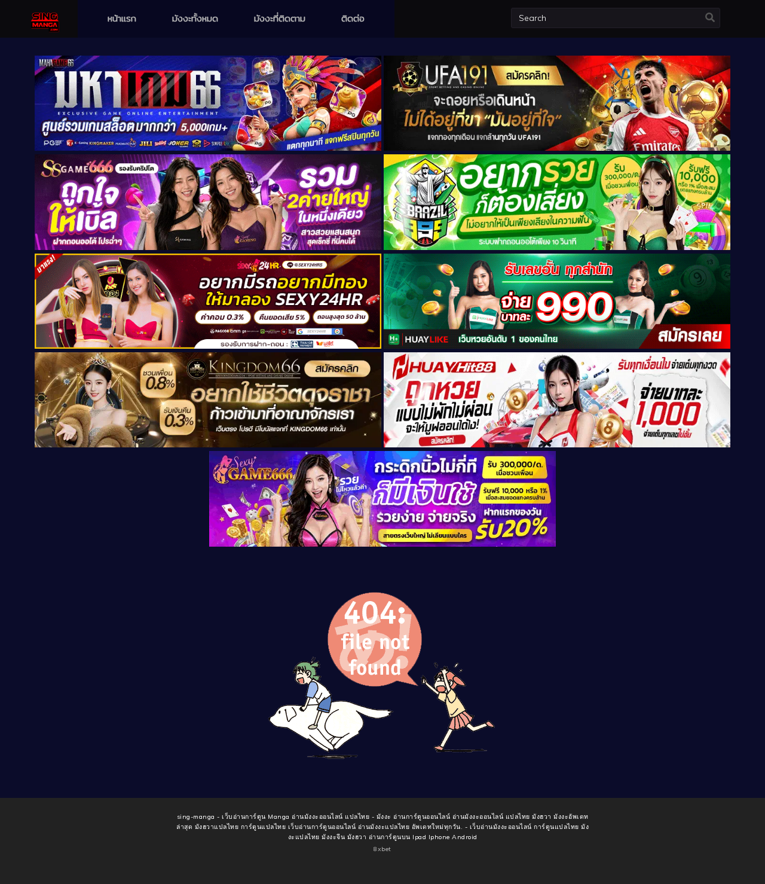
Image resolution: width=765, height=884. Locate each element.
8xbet (382, 849)
